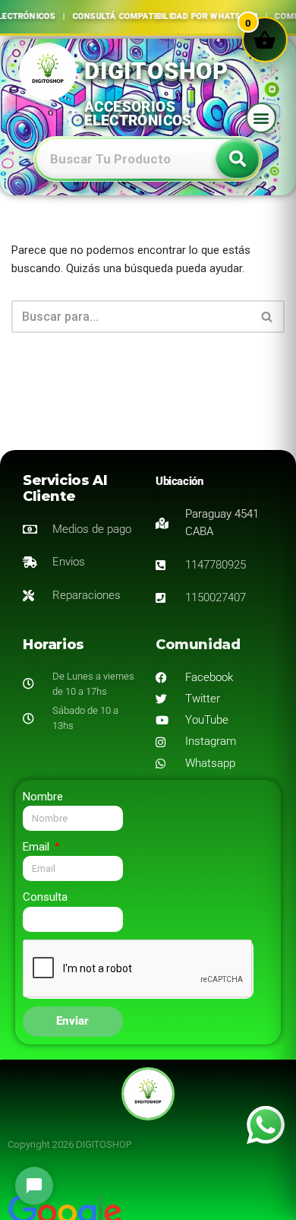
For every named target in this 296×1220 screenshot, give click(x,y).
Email (37, 847)
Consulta (45, 897)
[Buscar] (267, 316)
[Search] (238, 159)
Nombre (43, 796)
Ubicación (179, 481)
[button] (261, 118)
